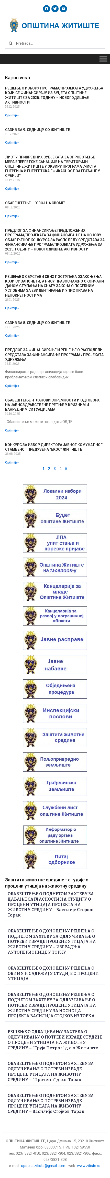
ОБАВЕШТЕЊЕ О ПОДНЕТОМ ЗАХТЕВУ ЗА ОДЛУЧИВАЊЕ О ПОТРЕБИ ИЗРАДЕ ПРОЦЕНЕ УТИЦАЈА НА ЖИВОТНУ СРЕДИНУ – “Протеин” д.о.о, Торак (51, 1071)
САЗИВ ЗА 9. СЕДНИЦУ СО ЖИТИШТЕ (37, 130)
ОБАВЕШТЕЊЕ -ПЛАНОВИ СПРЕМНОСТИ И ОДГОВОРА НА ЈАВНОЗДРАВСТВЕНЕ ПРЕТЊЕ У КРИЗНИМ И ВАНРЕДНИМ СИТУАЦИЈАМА (52, 404)
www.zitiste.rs (89, 1165)
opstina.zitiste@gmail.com (43, 1165)
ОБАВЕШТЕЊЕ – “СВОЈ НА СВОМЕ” (35, 203)
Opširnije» (12, 115)
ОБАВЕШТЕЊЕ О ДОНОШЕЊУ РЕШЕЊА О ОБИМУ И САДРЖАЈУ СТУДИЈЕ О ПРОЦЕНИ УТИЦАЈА (53, 973)
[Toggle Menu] (103, 58)
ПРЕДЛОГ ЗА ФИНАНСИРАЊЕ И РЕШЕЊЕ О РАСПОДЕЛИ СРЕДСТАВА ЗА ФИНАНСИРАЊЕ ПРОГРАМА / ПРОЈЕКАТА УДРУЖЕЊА (54, 354)
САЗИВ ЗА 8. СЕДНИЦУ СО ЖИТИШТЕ (37, 323)
